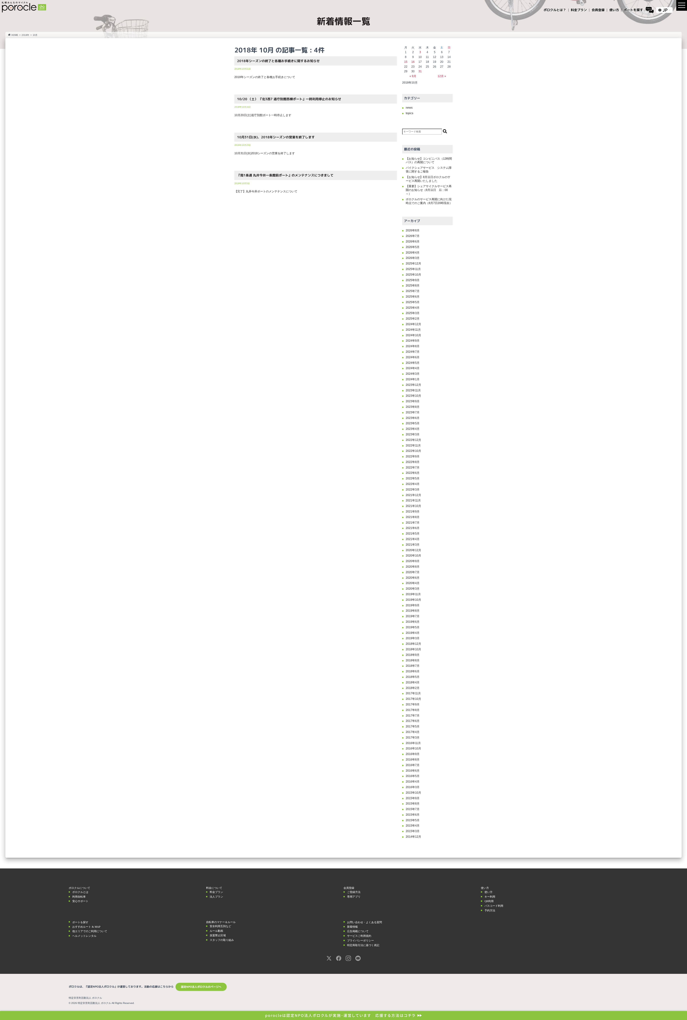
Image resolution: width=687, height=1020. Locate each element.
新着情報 (352, 926)
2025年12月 (413, 263)
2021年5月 (413, 533)
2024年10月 (413, 335)
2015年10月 (413, 792)
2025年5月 (413, 302)
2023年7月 (413, 412)
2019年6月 (413, 621)
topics (409, 113)
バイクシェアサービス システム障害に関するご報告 (429, 169)
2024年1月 (413, 379)
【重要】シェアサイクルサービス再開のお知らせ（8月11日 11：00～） (429, 190)
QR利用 (489, 901)
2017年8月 (413, 709)
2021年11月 (413, 500)
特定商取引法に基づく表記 (363, 945)
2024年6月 (413, 357)
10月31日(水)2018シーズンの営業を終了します (264, 153)
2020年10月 (413, 555)
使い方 (488, 892)
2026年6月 (413, 241)
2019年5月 (413, 627)
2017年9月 (413, 704)
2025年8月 (413, 285)
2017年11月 (413, 693)
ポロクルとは (80, 892)
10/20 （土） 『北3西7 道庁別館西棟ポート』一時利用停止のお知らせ (289, 99)
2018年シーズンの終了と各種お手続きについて (264, 77)
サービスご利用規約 (359, 935)
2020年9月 (413, 561)
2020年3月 (413, 588)
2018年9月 (413, 654)
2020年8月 (413, 566)
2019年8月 (413, 610)
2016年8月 (413, 759)
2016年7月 (413, 765)
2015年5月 (413, 820)
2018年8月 (413, 660)
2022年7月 (413, 467)
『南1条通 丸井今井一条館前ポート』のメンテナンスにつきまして (285, 175)
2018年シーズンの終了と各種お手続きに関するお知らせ (278, 61)
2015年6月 (413, 814)
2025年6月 (413, 296)
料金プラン (216, 892)
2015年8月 (413, 803)
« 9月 (413, 76)
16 (413, 61)
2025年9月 (413, 280)
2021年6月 (413, 528)
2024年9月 (413, 340)
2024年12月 (413, 324)
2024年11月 (413, 329)
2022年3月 (413, 489)
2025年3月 (413, 313)
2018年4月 (413, 682)
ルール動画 (216, 930)
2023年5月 (413, 423)
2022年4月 (413, 483)
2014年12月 (413, 836)
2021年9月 (413, 511)
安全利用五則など (220, 926)
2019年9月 (413, 605)
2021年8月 (413, 517)
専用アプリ (353, 896)
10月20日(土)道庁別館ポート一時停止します (262, 115)
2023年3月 (413, 434)
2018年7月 (413, 665)
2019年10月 (413, 599)
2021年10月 (413, 505)
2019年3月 (413, 638)
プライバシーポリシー (360, 940)
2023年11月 (413, 390)
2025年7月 (413, 291)
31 (420, 71)
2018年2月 (413, 687)
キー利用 (489, 896)
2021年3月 (413, 544)
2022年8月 (413, 461)
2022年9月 (413, 456)
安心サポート (80, 901)
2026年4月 (413, 252)
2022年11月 (413, 445)
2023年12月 (413, 384)
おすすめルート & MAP (86, 926)
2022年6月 (413, 472)
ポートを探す (80, 922)
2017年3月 (413, 737)
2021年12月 (413, 495)
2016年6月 (413, 770)
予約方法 (489, 910)
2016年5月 (413, 776)
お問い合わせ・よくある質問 (364, 922)
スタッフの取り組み (222, 940)
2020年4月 (413, 583)
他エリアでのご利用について (89, 931)
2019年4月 (413, 632)
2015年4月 (413, 825)
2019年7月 (413, 616)
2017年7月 (413, 715)
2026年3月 (413, 257)
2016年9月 (413, 754)
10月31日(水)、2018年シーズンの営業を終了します (276, 137)
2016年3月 (413, 787)
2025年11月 (413, 269)
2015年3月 (413, 831)
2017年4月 (413, 732)
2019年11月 (413, 594)
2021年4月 (413, 539)
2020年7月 (413, 572)
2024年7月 (413, 351)
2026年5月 (413, 247)
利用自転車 (79, 896)
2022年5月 (413, 478)
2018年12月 (413, 643)
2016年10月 (413, 748)
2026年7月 (413, 235)
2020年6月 (413, 577)
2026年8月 (413, 230)
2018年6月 (413, 671)
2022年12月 (413, 439)
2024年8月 (413, 346)
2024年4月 (413, 368)
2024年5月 (413, 362)
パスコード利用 (493, 905)
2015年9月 (413, 798)
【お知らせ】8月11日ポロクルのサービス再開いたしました (428, 179)
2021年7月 (413, 522)
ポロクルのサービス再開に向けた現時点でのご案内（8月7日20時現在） (429, 201)
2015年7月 (413, 809)
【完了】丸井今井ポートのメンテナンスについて (265, 191)
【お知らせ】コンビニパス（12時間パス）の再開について (429, 160)
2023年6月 (413, 417)
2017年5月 (413, 726)
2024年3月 (413, 373)
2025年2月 (413, 318)
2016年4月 (413, 781)
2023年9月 (413, 401)
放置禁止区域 (218, 935)
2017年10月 (413, 698)
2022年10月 (413, 450)
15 (405, 61)
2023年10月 (413, 395)
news (409, 107)
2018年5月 (413, 676)
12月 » (442, 76)
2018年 (25, 35)
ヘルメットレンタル (84, 935)
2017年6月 (413, 720)
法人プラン (216, 896)
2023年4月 (413, 428)
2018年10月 (413, 649)
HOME (14, 35)
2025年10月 (413, 274)
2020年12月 (413, 550)
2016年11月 (413, 743)
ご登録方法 (353, 892)
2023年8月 (413, 406)
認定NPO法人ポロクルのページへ (201, 987)
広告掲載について (358, 931)
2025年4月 (413, 307)
